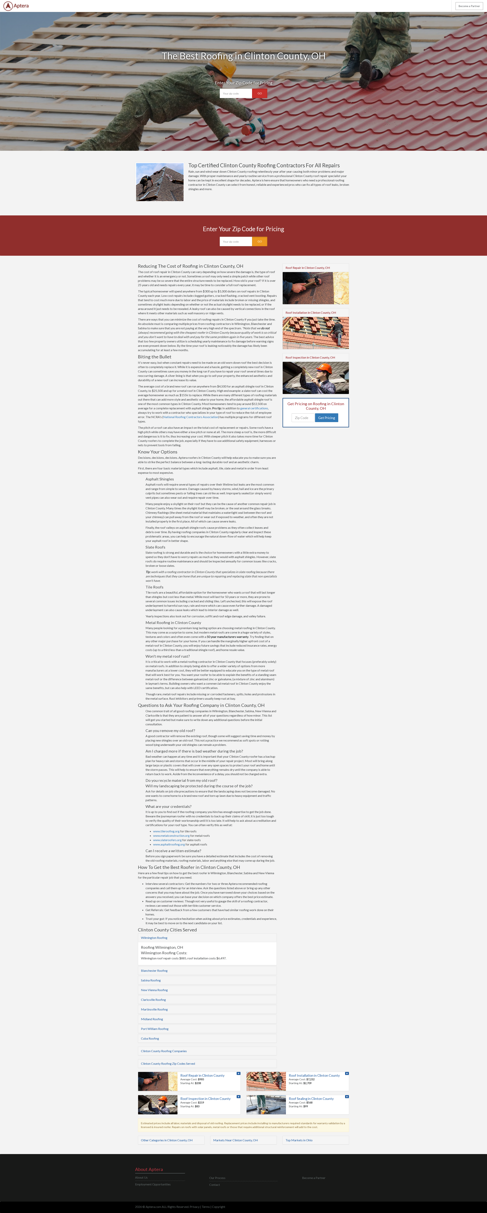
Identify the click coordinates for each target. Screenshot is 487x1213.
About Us (141, 1177)
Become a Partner (469, 6)
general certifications (254, 408)
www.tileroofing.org (166, 831)
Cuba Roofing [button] (150, 1038)
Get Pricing (326, 418)
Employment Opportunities (153, 1184)
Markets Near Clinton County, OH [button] (235, 1140)
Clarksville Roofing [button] (153, 999)
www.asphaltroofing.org (169, 844)
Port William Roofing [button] (155, 1028)
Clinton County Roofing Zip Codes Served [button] (168, 1063)
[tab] (207, 938)
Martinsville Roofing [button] (154, 1009)
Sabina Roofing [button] (151, 980)
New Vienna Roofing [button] (154, 990)
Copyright (218, 1206)
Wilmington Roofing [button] (154, 937)
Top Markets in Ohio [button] (299, 1140)
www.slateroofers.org (167, 840)
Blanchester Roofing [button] (154, 970)
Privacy (195, 1206)
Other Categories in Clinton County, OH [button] (167, 1140)
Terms (206, 1206)
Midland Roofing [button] (152, 1019)
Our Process (217, 1178)
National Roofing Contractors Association (190, 417)
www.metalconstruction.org (171, 835)
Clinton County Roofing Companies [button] (164, 1051)
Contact (214, 1184)
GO (260, 93)
